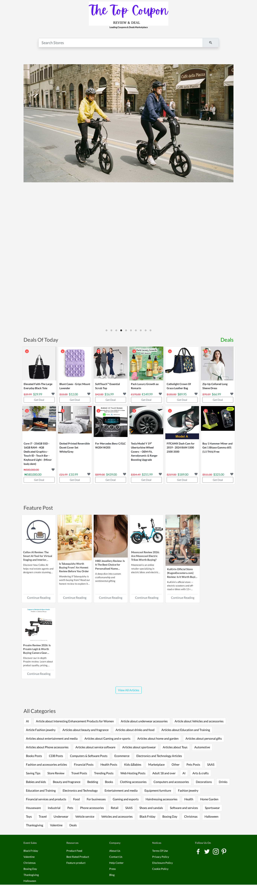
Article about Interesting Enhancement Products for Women (75, 721)
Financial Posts (84, 764)
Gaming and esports (126, 799)
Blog (112, 874)
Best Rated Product (77, 856)
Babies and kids (36, 782)
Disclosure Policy (162, 862)
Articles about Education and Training (185, 730)
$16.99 (109, 394)
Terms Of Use (160, 850)
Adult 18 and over (164, 773)
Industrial (54, 808)
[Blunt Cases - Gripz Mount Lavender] (75, 363)
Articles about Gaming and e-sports (107, 738)
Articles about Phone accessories (47, 747)
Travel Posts (79, 773)
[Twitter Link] (207, 851)
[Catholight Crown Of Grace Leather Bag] (182, 363)
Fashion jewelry (188, 790)
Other (175, 764)
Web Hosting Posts (132, 773)
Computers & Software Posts (88, 756)
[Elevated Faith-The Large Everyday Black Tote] (39, 363)
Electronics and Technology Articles (159, 756)
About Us (114, 850)
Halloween (211, 816)
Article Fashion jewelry (41, 730)
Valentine (56, 825)
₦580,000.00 (32, 474)
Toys (29, 816)
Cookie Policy (160, 868)
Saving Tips (33, 773)
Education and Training (41, 790)
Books (109, 782)
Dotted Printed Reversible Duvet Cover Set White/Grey (74, 447)
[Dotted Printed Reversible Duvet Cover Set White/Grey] (75, 423)
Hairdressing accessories (161, 799)
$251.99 (147, 474)
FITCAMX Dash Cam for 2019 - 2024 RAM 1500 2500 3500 (181, 447)
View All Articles (128, 690)
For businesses (96, 799)
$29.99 (37, 394)
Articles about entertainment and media (52, 738)
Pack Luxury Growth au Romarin (145, 386)
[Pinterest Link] (224, 851)
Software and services (184, 808)
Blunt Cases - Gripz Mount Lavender (74, 386)
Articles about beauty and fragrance (85, 730)
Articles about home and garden (158, 738)
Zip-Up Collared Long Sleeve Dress (214, 386)
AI (27, 721)
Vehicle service (84, 816)
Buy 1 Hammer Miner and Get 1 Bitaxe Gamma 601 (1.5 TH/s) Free (217, 447)
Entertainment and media (121, 790)
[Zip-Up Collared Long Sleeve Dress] (218, 363)
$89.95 (182, 394)
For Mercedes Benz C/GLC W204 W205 (110, 445)
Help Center (116, 862)
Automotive (202, 747)
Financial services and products (46, 799)
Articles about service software (95, 747)
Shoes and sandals (151, 808)
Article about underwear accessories (144, 721)
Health (188, 799)
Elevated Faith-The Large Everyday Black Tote (38, 386)
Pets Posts (193, 764)
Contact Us (115, 856)
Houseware (33, 808)
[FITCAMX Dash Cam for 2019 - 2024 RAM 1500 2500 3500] (182, 423)
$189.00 (183, 474)
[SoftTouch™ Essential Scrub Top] (111, 363)
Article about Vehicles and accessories (199, 721)
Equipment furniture (157, 790)
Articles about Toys (175, 747)
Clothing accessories (133, 782)
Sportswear (212, 808)
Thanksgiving (34, 825)
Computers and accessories (171, 782)
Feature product (75, 862)
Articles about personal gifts (204, 738)
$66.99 (216, 394)
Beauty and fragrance (66, 782)
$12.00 (73, 394)
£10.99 (73, 474)
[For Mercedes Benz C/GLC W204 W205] (111, 423)
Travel (43, 816)
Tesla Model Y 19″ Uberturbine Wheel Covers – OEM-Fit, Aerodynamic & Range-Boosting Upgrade (144, 451)
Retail (114, 808)
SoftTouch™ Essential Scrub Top (107, 386)
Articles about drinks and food (135, 730)
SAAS (210, 764)
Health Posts (108, 764)
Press (112, 868)
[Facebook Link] (198, 851)
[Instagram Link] (216, 851)
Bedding (92, 782)
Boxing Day (169, 816)
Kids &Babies (132, 764)
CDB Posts (56, 756)
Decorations (204, 782)
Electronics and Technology (80, 790)
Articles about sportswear (139, 747)
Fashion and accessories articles (46, 764)
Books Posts (34, 756)
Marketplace (156, 764)
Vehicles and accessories (117, 816)
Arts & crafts (200, 773)
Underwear (61, 816)
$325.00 (218, 474)
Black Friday (147, 816)
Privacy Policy (160, 856)
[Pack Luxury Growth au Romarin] (146, 363)
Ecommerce (121, 756)
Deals (227, 339)
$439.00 (111, 474)
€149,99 (147, 394)
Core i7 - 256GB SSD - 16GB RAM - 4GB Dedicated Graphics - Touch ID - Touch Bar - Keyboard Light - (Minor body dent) (38, 453)
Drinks (223, 782)
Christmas (191, 816)
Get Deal (39, 399)
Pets (70, 808)
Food (76, 799)
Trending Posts (103, 773)
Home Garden (209, 799)
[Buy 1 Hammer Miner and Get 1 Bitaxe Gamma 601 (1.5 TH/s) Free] (218, 423)
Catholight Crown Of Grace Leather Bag (179, 386)
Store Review (55, 773)
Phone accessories (92, 808)
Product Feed (74, 850)
